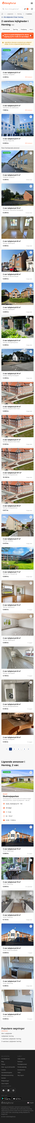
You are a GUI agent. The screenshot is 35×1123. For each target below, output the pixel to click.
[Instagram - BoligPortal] (13, 1090)
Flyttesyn (20, 1061)
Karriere (3, 1078)
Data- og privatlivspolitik (8, 1067)
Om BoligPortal (5, 1059)
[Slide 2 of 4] (17, 402)
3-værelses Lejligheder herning (11, 1041)
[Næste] (28, 749)
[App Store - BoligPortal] (17, 1098)
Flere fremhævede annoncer (10, 148)
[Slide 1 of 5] (15, 68)
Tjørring (15, 29)
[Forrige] (6, 749)
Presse (3, 1064)
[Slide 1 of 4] (15, 402)
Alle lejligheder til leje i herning (13, 17)
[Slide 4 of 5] (18, 68)
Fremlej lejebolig (22, 1067)
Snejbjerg (24, 29)
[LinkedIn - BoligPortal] (8, 1090)
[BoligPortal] (9, 3)
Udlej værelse (21, 1059)
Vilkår (19, 1072)
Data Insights (5, 1083)
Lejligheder (10, 14)
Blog (2, 1061)
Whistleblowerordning (7, 1075)
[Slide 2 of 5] (16, 68)
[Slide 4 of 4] (19, 402)
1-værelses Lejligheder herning (11, 1039)
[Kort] (32, 9)
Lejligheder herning (7, 1036)
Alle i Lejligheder (6, 1033)
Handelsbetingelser (6, 1072)
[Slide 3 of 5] (17, 68)
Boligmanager (5, 1080)
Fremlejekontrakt (22, 1064)
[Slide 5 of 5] (19, 68)
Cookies (3, 1070)
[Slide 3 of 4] (18, 402)
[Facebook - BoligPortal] (3, 1090)
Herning (19, 14)
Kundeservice (21, 1070)
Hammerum (6, 29)
